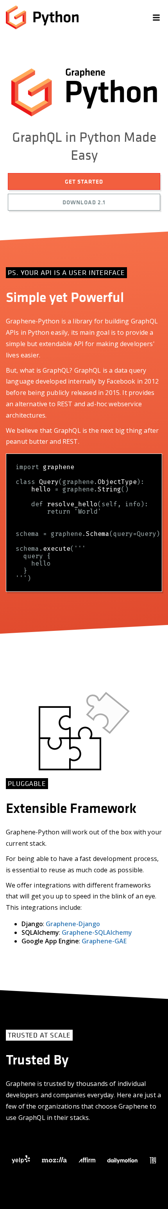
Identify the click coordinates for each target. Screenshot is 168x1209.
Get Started (84, 181)
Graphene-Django (73, 924)
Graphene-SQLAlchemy (97, 932)
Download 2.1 (84, 202)
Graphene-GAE (104, 941)
